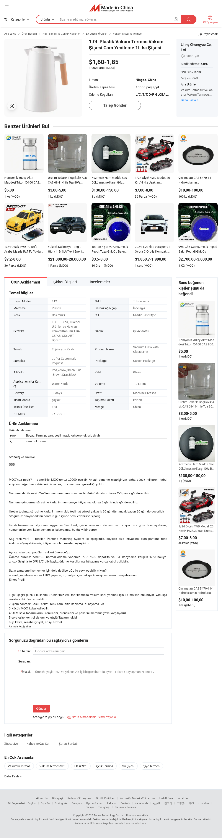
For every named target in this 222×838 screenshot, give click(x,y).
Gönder (41, 708)
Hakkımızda (41, 798)
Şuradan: (24, 661)
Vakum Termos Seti (52, 766)
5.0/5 (204, 64)
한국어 (168, 803)
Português (61, 803)
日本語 (180, 803)
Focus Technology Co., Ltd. (109, 815)
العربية (156, 803)
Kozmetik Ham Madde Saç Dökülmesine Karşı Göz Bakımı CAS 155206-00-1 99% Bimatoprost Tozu (196, 466)
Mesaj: (26, 671)
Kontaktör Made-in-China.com (137, 798)
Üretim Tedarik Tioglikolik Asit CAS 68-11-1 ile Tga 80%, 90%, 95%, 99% (196, 404)
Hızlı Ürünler (166, 798)
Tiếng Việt (104, 807)
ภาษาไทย (203, 803)
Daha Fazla (188, 100)
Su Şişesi (128, 766)
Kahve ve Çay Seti (38, 743)
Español (45, 803)
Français (77, 803)
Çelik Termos (104, 766)
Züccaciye (11, 743)
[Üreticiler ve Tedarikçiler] (111, 7)
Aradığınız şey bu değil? (49, 717)
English (32, 803)
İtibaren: (24, 651)
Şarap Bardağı (68, 743)
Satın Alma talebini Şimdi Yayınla (91, 717)
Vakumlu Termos (19, 766)
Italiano (111, 803)
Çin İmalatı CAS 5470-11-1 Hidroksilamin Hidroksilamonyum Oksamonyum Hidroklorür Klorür (196, 590)
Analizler (183, 798)
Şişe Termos (151, 766)
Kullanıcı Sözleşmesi (79, 798)
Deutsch (125, 803)
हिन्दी (191, 803)
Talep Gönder (115, 105)
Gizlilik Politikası (105, 798)
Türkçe (90, 807)
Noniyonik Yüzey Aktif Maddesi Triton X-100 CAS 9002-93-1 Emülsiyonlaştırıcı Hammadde (196, 342)
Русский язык (94, 803)
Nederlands (141, 803)
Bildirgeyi (57, 798)
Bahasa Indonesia (125, 807)
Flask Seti (80, 766)
